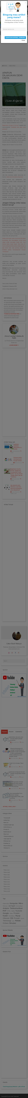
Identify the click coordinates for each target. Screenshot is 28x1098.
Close (23, 40)
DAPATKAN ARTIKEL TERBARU (15, 37)
